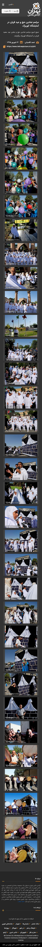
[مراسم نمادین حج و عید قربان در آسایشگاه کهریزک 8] (21, 254)
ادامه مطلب (21, 901)
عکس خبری (13, 932)
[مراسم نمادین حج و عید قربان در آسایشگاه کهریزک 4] (21, 158)
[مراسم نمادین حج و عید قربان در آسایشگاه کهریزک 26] (21, 660)
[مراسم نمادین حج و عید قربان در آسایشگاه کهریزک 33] (21, 828)
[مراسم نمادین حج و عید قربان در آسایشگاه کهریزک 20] (21, 541)
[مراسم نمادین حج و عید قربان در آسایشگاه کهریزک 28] (21, 708)
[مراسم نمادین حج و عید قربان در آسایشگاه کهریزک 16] (21, 445)
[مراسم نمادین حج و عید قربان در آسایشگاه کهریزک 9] (21, 278)
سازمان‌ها (26, 924)
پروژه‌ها (6, 928)
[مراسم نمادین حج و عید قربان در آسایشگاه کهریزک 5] (21, 182)
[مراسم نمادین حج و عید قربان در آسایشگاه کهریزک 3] (21, 135)
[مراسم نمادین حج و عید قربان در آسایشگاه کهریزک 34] (21, 851)
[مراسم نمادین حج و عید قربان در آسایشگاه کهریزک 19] (21, 517)
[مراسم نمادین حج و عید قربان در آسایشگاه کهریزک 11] (21, 326)
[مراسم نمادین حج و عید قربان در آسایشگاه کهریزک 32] (21, 804)
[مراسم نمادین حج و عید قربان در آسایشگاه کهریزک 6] (21, 206)
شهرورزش (23, 932)
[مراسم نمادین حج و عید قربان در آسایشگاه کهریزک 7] (21, 230)
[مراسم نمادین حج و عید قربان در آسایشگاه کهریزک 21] (21, 565)
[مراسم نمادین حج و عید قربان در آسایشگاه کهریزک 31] (21, 780)
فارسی (10, 4)
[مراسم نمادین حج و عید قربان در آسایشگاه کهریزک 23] (21, 613)
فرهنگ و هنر (31, 928)
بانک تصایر (35, 924)
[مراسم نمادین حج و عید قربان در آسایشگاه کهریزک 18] (21, 493)
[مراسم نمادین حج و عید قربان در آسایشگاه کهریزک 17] (21, 469)
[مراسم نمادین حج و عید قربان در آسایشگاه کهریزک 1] (21, 87)
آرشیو (4, 932)
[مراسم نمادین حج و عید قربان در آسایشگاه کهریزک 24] (21, 636)
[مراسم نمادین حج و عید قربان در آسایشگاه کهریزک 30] (21, 756)
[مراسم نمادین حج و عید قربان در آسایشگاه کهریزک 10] (21, 302)
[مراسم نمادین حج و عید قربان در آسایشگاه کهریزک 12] (21, 350)
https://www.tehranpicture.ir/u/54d (21, 46)
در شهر (22, 928)
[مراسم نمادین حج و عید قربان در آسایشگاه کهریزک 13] (21, 374)
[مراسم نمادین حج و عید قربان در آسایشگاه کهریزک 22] (21, 589)
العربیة (22, 7)
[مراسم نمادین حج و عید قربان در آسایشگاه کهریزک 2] (21, 111)
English (17, 7)
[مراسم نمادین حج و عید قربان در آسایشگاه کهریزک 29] (21, 732)
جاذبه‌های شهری (7, 924)
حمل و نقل (32, 932)
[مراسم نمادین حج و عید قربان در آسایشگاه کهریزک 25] (21, 63)
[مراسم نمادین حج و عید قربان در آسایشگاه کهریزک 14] (21, 398)
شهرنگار (14, 928)
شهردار (18, 924)
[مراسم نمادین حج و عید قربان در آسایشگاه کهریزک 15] (21, 421)
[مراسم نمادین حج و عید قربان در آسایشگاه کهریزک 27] (21, 684)
